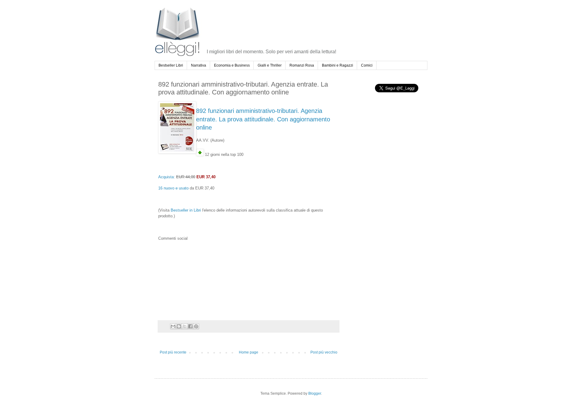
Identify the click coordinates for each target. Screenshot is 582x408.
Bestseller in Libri (186, 210)
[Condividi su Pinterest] (196, 326)
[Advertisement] (317, 22)
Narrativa (198, 65)
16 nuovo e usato (173, 188)
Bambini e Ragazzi (337, 65)
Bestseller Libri (171, 65)
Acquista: (166, 177)
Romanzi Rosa (301, 65)
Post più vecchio (323, 352)
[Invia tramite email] (173, 326)
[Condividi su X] (185, 326)
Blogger (314, 393)
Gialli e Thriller (270, 65)
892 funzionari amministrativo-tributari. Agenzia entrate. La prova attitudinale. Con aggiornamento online (263, 119)
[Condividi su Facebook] (190, 326)
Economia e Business (232, 65)
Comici (367, 65)
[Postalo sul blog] (179, 326)
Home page (248, 352)
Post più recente (173, 352)
